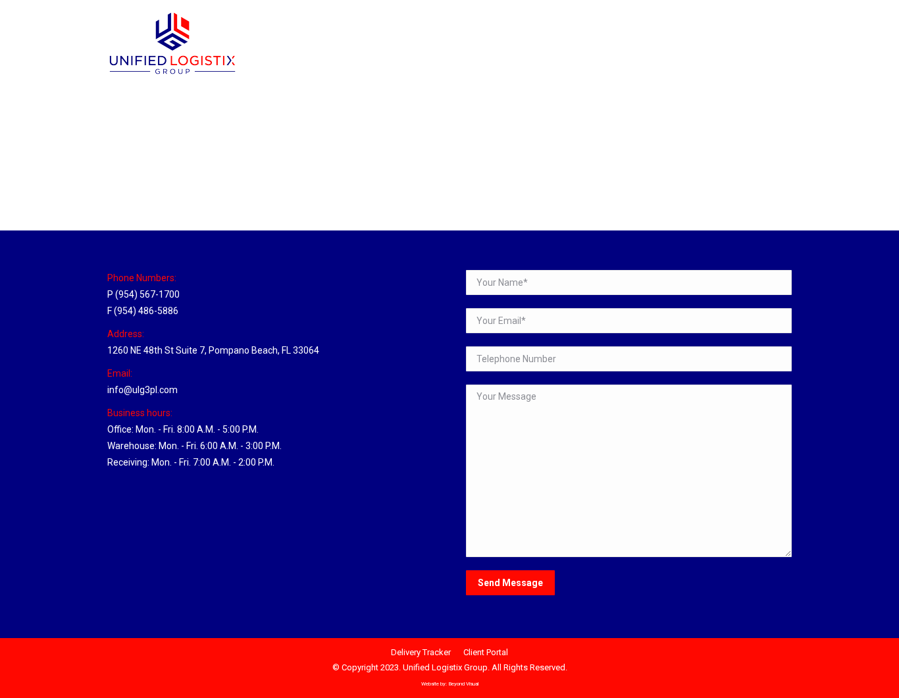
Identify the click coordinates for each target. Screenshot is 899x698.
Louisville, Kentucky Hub (196, 161)
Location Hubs (152, 185)
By (210, 185)
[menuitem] (662, 12)
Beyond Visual (463, 684)
